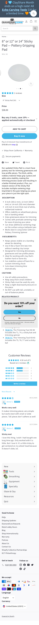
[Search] (35, 28)
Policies (5, 540)
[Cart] (31, 21)
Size (4, 96)
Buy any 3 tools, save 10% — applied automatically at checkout (18, 118)
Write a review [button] (19, 384)
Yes (19, 312)
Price (4, 106)
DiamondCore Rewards (11, 524)
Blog (4, 530)
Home (4, 36)
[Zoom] (31, 83)
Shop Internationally (10, 533)
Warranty (5, 537)
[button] (8, 93)
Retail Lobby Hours (9, 527)
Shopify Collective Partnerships (14, 550)
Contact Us (6, 546)
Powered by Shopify (8, 616)
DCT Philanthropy (9, 553)
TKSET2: (9, 330)
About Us (5, 543)
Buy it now (19, 136)
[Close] (35, 299)
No (19, 318)
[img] (8, 398)
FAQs (4, 517)
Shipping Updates (9, 520)
